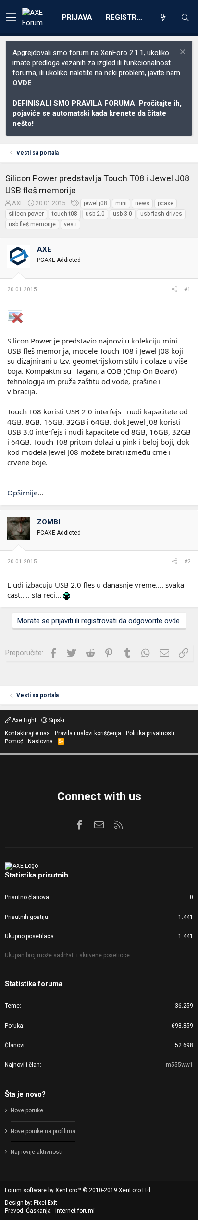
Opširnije (22, 492)
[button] (11, 18)
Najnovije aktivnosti (36, 1152)
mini (121, 203)
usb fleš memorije (32, 224)
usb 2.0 (95, 213)
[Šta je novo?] (163, 18)
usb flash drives (161, 213)
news (142, 203)
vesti (70, 224)
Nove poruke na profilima (43, 1131)
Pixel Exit (45, 1202)
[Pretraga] (185, 18)
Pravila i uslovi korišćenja (88, 733)
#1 (187, 289)
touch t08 (64, 213)
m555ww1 (179, 1064)
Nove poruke (27, 1110)
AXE (18, 202)
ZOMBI (48, 522)
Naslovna (40, 741)
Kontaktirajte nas (27, 733)
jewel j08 (95, 203)
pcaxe (165, 203)
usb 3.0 (122, 213)
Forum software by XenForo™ (78, 1190)
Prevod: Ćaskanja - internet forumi (50, 1210)
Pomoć (14, 741)
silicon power (26, 213)
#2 (187, 561)
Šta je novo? (25, 1094)
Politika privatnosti (150, 733)
